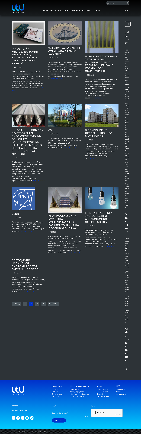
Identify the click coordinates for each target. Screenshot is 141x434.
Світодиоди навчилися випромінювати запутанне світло (25, 265)
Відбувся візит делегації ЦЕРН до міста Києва (98, 133)
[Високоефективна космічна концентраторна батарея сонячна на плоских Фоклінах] (65, 200)
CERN (15, 213)
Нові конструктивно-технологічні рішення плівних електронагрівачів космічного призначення (101, 64)
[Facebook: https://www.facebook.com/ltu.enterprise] (13, 418)
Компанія (57, 386)
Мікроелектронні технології (80, 394)
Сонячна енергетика (77, 396)
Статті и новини (57, 394)
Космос (100, 386)
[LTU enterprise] (18, 8)
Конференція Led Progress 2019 (127, 261)
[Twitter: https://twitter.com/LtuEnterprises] (32, 418)
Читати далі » (56, 78)
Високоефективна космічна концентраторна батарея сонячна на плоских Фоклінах (63, 222)
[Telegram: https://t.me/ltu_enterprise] (22, 418)
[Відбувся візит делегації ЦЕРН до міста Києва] (101, 115)
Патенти (55, 392)
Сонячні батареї (102, 389)
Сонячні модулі (102, 392)
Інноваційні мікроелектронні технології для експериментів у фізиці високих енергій (25, 56)
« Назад (16, 304)
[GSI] (65, 115)
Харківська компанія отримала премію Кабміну (64, 51)
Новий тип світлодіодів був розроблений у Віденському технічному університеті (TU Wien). (127, 296)
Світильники (120, 389)
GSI (50, 130)
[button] (127, 3)
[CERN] (28, 198)
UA (125, 10)
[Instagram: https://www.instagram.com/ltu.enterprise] (18, 418)
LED (118, 386)
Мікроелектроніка (79, 386)
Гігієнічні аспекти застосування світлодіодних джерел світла (98, 217)
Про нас (55, 389)
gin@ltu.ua (22, 410)
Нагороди (55, 396)
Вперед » (53, 304)
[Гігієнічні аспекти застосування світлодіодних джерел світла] (101, 198)
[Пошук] (127, 3)
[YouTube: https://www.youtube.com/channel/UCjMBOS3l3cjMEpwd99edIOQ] (27, 418)
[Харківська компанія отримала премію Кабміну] (65, 33)
